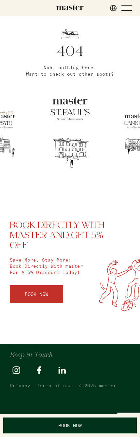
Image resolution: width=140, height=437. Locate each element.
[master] (70, 7)
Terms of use (54, 386)
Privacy (20, 386)
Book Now (36, 294)
